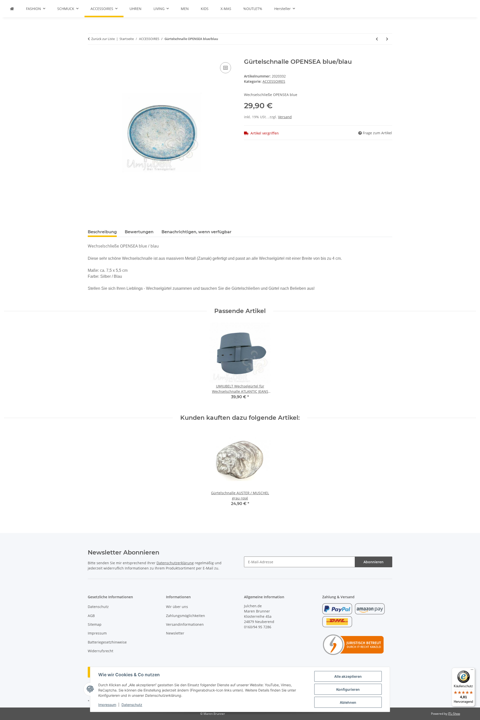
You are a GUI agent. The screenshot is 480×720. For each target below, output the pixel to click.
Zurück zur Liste (103, 38)
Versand (285, 116)
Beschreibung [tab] (102, 232)
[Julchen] (12, 8)
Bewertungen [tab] (139, 232)
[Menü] (472, 671)
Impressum (107, 704)
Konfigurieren (348, 689)
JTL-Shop (454, 714)
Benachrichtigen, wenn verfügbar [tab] (197, 232)
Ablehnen (348, 702)
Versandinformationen (185, 624)
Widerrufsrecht (100, 650)
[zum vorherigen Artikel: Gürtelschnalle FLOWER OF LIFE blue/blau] (377, 39)
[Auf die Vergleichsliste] (225, 67)
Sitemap (95, 624)
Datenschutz (132, 704)
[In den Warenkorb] (92, 55)
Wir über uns (177, 606)
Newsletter (175, 633)
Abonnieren (374, 562)
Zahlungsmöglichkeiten (185, 615)
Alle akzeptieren (348, 676)
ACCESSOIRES (273, 81)
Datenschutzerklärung (175, 562)
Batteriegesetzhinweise (107, 642)
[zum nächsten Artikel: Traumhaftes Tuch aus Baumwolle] (387, 39)
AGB (91, 615)
